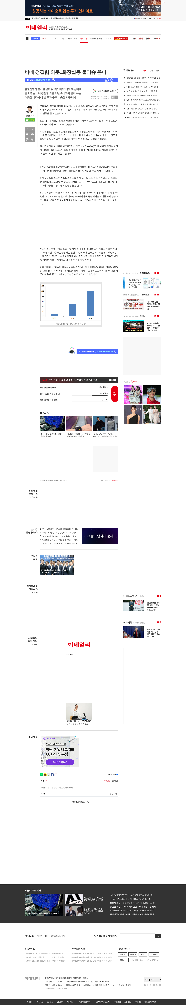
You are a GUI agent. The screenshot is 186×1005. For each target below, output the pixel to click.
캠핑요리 (122, 960)
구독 (144, 19)
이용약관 (70, 1002)
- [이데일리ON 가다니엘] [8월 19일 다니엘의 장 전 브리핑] (92, 961)
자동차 (63, 38)
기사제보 (138, 1002)
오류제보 (127, 1002)
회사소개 (30, 1002)
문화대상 (122, 954)
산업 (76, 38)
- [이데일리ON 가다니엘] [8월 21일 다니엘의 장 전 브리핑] (92, 953)
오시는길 (50, 1002)
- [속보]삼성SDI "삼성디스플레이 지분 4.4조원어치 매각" (45, 953)
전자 (56, 38)
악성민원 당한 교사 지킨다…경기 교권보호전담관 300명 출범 (134, 910)
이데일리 (49, 27)
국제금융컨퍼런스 (136, 960)
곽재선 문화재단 (152, 960)
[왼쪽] (70, 556)
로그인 (159, 19)
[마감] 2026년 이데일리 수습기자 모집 (50, 936)
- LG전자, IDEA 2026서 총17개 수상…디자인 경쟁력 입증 (45, 961)
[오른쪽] (72, 556)
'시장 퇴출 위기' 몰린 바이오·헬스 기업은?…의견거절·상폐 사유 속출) (66, 540)
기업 (50, 38)
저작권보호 (117, 1002)
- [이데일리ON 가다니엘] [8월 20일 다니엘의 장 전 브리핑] (92, 957)
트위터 (32, 129)
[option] (72, 18)
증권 (151, 71)
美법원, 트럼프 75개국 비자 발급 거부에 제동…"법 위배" (132, 907)
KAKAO (27, 139)
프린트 (32, 134)
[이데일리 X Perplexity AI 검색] (71, 80)
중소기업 (84, 38)
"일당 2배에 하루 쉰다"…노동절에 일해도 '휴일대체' (130, 895)
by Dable (34, 592)
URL (32, 139)
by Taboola (33, 497)
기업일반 (108, 38)
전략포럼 (133, 954)
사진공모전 (154, 954)
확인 (157, 936)
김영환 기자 (30, 116)
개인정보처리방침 (150, 1002)
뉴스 (145, 71)
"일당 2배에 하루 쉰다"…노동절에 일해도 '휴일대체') (60, 536)
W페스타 (143, 954)
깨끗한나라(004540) (85, 146)
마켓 (147, 38)
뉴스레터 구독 (105, 480)
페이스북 (27, 129)
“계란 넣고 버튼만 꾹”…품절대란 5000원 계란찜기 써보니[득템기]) (65, 529)
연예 (157, 71)
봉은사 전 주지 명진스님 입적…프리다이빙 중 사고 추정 (132, 903)
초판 (153, 19)
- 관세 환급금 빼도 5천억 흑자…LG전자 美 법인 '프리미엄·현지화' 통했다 (46, 957)
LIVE (27, 19)
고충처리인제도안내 (103, 1002)
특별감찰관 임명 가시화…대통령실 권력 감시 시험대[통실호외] (135, 914)
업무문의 (60, 1002)
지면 (149, 19)
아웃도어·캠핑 (96, 38)
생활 (70, 38)
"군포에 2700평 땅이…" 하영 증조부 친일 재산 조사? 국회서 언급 (135, 899)
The (156, 38)
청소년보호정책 (84, 1002)
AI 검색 (35, 39)
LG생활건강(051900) (56, 167)
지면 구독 (115, 480)
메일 (27, 134)
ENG (138, 19)
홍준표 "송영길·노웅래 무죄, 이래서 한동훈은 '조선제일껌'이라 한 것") (66, 544)
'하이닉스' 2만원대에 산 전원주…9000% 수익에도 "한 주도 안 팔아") (65, 533)
